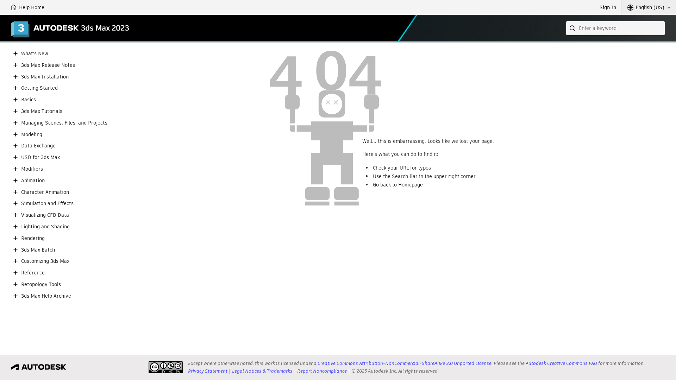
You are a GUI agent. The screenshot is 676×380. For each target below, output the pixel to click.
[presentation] (166, 367)
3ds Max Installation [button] (45, 77)
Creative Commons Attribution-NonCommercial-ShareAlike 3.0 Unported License (405, 363)
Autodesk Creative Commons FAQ (561, 363)
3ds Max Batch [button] (38, 250)
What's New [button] (34, 54)
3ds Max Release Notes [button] (48, 65)
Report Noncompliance (322, 371)
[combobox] (615, 28)
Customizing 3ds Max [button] (45, 261)
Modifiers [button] (32, 169)
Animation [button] (33, 181)
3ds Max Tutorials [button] (41, 111)
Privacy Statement (207, 371)
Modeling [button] (31, 135)
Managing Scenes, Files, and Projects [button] (64, 123)
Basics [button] (28, 100)
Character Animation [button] (45, 192)
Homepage (410, 184)
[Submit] (573, 28)
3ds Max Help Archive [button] (46, 296)
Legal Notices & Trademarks (262, 371)
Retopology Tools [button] (41, 284)
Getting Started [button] (39, 88)
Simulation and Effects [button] (47, 204)
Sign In (608, 7)
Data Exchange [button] (38, 146)
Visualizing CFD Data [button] (45, 215)
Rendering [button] (33, 238)
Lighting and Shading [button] (45, 227)
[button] (649, 7)
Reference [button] (33, 273)
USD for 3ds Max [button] (40, 157)
